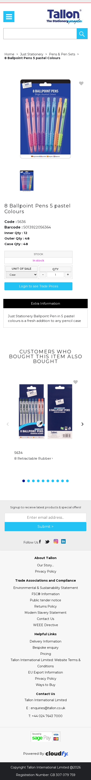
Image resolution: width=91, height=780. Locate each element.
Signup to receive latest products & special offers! (45, 507)
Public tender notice (45, 600)
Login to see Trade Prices (38, 286)
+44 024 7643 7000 (45, 716)
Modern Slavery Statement (45, 613)
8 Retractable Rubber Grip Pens (41, 458)
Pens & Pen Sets (62, 54)
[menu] (8, 16)
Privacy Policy (45, 571)
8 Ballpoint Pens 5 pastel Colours (32, 58)
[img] (40, 541)
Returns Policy (45, 606)
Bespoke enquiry (45, 648)
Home (9, 54)
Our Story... (45, 565)
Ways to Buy (45, 685)
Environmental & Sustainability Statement (45, 588)
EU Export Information (45, 672)
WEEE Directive (45, 625)
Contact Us (45, 619)
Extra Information (45, 303)
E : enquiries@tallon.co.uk (45, 708)
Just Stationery (31, 54)
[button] (82, 33)
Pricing (45, 654)
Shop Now (46, 467)
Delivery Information (45, 641)
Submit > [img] (45, 527)
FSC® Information (46, 594)
